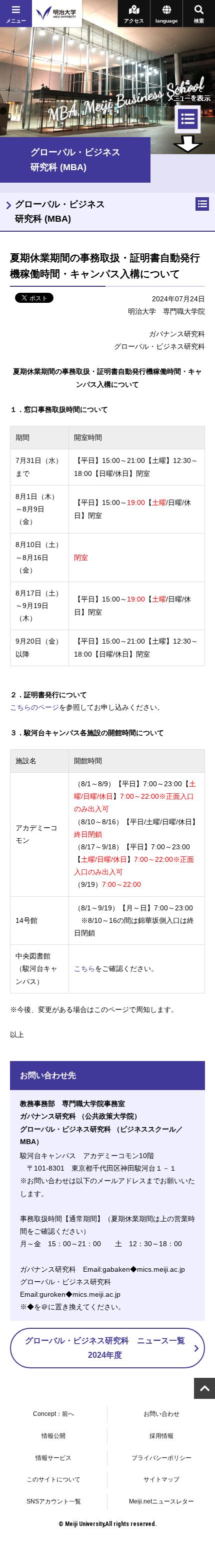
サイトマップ (162, 1479)
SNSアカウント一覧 (53, 1501)
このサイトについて (53, 1479)
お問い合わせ (162, 1413)
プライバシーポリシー (162, 1457)
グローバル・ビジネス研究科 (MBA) (60, 211)
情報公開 (54, 1435)
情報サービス (54, 1457)
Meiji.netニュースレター (161, 1501)
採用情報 (162, 1435)
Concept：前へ (53, 1413)
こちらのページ (34, 707)
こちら (84, 968)
